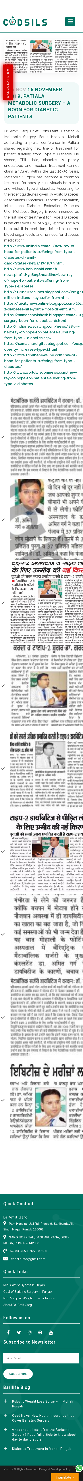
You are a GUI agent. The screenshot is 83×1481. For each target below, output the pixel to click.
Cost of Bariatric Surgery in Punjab (27, 1291)
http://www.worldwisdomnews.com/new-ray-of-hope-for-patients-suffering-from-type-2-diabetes (40, 378)
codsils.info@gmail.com (28, 1259)
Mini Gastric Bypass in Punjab (24, 1285)
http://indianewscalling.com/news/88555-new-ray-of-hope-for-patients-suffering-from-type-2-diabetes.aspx (42, 332)
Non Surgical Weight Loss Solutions (29, 1298)
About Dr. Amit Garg (17, 1305)
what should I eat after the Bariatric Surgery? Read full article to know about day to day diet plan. (44, 1434)
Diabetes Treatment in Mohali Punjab (41, 1449)
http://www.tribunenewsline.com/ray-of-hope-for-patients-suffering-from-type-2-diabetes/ (40, 361)
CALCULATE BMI (8, 82)
